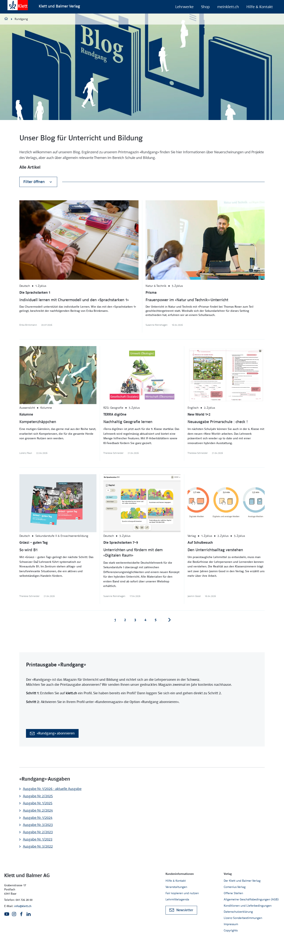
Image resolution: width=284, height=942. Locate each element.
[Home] (6, 19)
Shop (205, 6)
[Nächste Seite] (169, 620)
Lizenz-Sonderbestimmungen (243, 918)
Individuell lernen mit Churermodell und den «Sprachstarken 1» (74, 299)
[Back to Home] (17, 5)
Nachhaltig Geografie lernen (127, 421)
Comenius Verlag (235, 887)
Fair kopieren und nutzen (182, 893)
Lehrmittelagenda (177, 899)
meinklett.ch (228, 6)
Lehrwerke (184, 6)
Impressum (231, 924)
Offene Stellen (233, 893)
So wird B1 (28, 549)
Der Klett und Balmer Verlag (242, 881)
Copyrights (231, 930)
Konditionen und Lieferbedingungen (248, 905)
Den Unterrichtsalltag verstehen (215, 549)
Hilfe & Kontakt (259, 6)
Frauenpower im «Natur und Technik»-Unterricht (187, 299)
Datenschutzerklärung (238, 912)
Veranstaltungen (176, 887)
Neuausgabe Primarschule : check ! (218, 421)
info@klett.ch (22, 906)
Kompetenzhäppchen (37, 421)
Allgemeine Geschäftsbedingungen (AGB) (251, 899)
